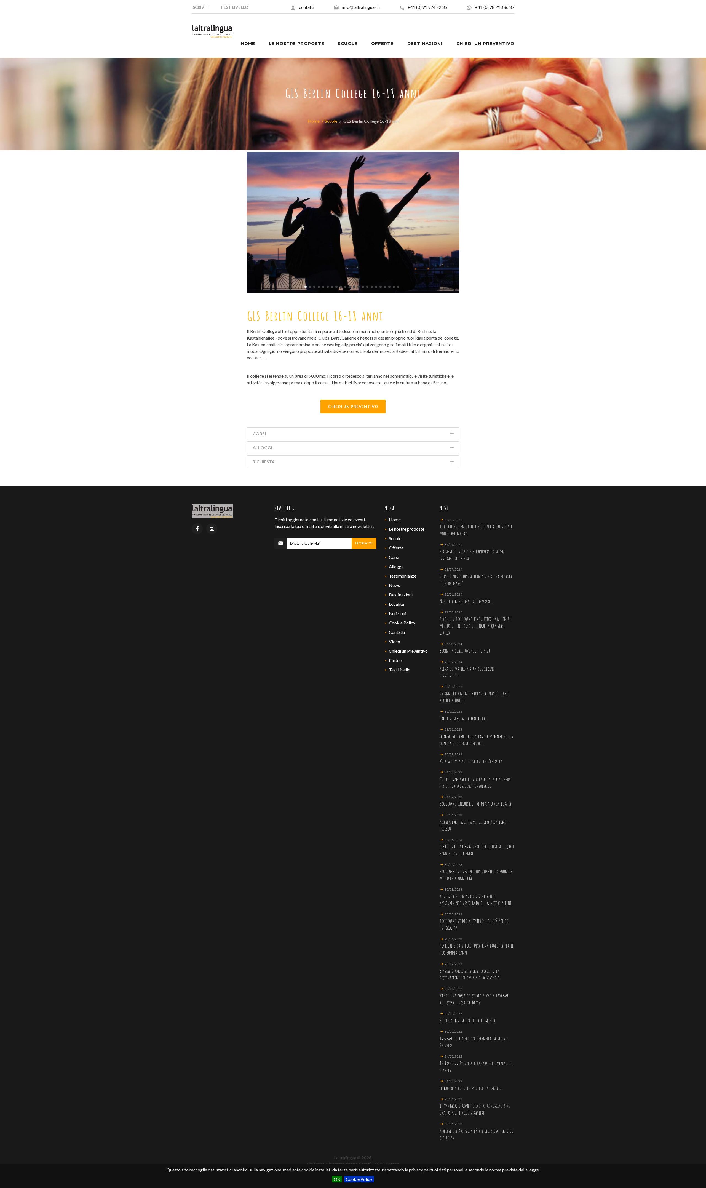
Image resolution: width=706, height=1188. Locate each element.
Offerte (396, 547)
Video (394, 641)
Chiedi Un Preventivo (353, 406)
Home (314, 121)
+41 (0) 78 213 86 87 (494, 7)
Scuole (331, 121)
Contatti (397, 632)
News (394, 585)
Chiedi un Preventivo (408, 650)
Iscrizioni (397, 613)
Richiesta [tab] (264, 461)
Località (396, 604)
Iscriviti (364, 543)
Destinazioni (401, 594)
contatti (306, 7)
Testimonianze (402, 575)
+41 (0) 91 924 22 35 (427, 7)
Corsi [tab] (259, 433)
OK (337, 1179)
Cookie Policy (359, 1179)
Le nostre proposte (406, 529)
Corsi (394, 557)
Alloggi (396, 566)
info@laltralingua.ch (361, 7)
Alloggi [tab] (262, 447)
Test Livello (399, 669)
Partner (396, 660)
